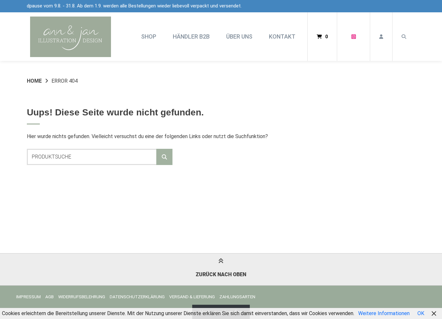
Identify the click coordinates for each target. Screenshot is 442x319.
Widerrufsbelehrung (81, 296)
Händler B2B (191, 36)
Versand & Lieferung (192, 296)
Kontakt (282, 36)
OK (420, 313)
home (34, 81)
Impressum (28, 296)
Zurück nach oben (221, 274)
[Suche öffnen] (403, 36)
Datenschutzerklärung (137, 296)
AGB (49, 296)
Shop (148, 36)
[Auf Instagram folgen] (353, 37)
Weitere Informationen (384, 313)
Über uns (239, 36)
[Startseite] (70, 36)
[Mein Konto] (381, 36)
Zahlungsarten (237, 296)
